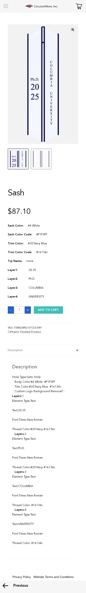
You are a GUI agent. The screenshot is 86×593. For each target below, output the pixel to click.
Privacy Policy (22, 577)
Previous (20, 586)
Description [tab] (15, 350)
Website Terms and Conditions (53, 577)
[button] (73, 30)
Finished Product (30, 332)
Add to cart (48, 309)
